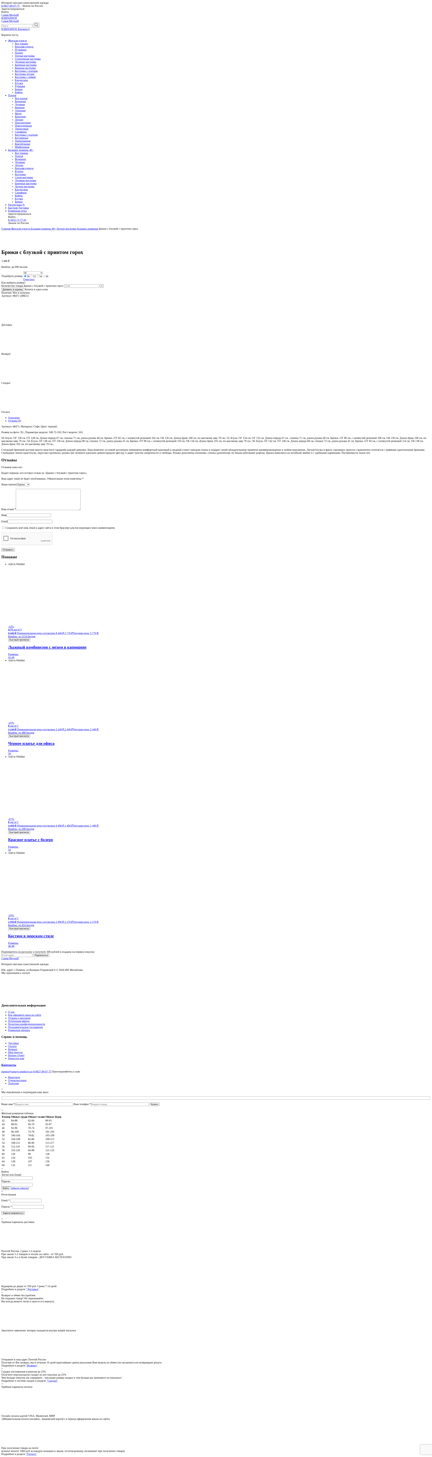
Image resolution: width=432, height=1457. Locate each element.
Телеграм (13, 1083)
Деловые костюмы (25, 61)
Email (4, 521)
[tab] (219, 417)
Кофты (19, 92)
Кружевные (21, 137)
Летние (19, 119)
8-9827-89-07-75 (10, 5)
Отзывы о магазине (19, 1018)
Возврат (12, 1049)
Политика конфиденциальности (26, 1024)
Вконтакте (14, 1077)
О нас (11, 1012)
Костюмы (20, 174)
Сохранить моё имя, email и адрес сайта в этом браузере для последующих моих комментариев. (60, 527)
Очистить (28, 279)
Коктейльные (22, 144)
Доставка (13, 1043)
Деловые (20, 104)
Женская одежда (17, 40)
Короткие (20, 116)
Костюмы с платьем (26, 71)
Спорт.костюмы (24, 177)
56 (47, 276)
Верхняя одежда (24, 46)
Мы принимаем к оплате (15, 973)
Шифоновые (22, 147)
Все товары (21, 43)
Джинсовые (22, 128)
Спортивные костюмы (28, 58)
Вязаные (20, 107)
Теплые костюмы (25, 55)
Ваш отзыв (8, 509)
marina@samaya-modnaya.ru (17, 1071)
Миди (18, 113)
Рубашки (20, 86)
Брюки (19, 89)
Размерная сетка (17, 210)
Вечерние (20, 101)
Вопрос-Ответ (16, 1055)
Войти (6, 1188)
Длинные (20, 110)
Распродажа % (16, 204)
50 (28, 276)
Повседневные (23, 125)
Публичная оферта (19, 1021)
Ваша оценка (8, 484)
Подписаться (41, 955)
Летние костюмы (24, 186)
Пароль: (5, 1181)
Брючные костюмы (26, 64)
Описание (14, 417)
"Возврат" (32, 1365)
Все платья (21, 98)
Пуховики (20, 49)
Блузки (19, 83)
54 (40, 276)
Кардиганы (21, 80)
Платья (12, 95)
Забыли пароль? (20, 1188)
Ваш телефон (82, 1104)
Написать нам (16, 1058)
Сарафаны (21, 131)
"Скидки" (52, 1380)
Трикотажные (23, 140)
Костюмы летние (24, 74)
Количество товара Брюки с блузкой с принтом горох (32, 285)
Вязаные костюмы (25, 68)
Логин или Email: (11, 1174)
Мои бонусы (15, 1052)
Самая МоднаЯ (10, 15)
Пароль (6, 1206)
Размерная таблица (19, 1030)
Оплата (12, 1046)
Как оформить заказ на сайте (24, 1015)
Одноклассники (17, 1080)
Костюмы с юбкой (25, 77)
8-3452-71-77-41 (17, 220)
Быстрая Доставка (18, 207)
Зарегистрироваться (13, 1213)
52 (34, 276)
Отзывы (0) (14, 420)
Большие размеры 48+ (20, 150)
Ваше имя (8, 1104)
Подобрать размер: (12, 276)
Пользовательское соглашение (25, 1027)
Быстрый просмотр (19, 639)
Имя (3, 515)
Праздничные (23, 122)
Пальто (19, 52)
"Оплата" (31, 1454)
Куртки (19, 171)
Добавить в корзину (13, 289)
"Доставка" (32, 1289)
